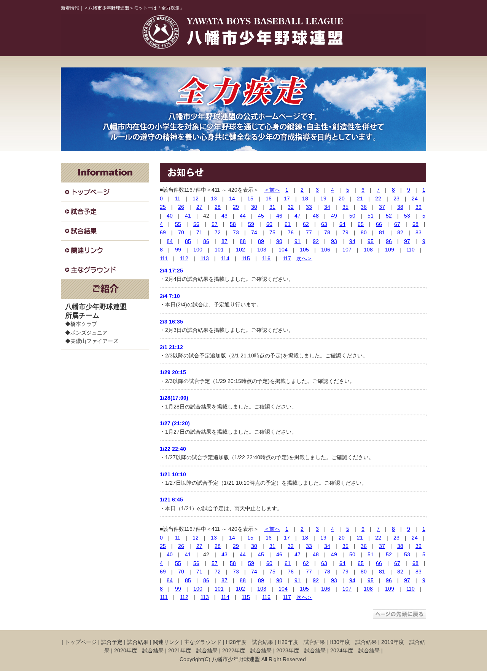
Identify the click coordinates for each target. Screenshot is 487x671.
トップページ (81, 642)
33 (309, 207)
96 (389, 241)
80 (364, 232)
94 (352, 241)
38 (400, 207)
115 (246, 258)
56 (196, 224)
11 (177, 198)
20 (342, 198)
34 (327, 207)
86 (206, 241)
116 (266, 258)
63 (324, 224)
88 (243, 241)
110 (410, 250)
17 (287, 198)
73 (236, 232)
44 (243, 216)
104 (283, 250)
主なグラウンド (202, 642)
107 (347, 250)
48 (316, 216)
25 (163, 207)
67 (397, 224)
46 (279, 216)
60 (269, 224)
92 (316, 241)
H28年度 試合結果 (249, 642)
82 (400, 232)
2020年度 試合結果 (139, 650)
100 (197, 250)
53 (407, 216)
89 (261, 241)
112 (184, 258)
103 (261, 250)
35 (345, 207)
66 (379, 224)
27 (199, 207)
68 (415, 224)
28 (218, 207)
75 (272, 232)
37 (382, 207)
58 (233, 224)
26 (181, 207)
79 (345, 232)
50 (352, 216)
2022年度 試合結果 (247, 650)
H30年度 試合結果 (353, 642)
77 (309, 232)
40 (170, 216)
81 (382, 232)
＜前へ (272, 190)
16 (269, 198)
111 (164, 258)
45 (261, 216)
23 (396, 198)
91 (297, 241)
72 (218, 232)
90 (279, 241)
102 (240, 250)
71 (199, 232)
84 (170, 241)
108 (368, 250)
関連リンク (166, 642)
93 (334, 241)
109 (389, 250)
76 (291, 232)
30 (254, 207)
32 (291, 207)
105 (304, 250)
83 (418, 232)
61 (288, 224)
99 (178, 250)
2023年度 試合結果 (301, 650)
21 (360, 198)
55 (178, 224)
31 (272, 207)
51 (371, 216)
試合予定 (112, 642)
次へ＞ (304, 258)
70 (181, 232)
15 (250, 198)
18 (305, 198)
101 (219, 250)
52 (389, 216)
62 (306, 224)
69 (163, 232)
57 (215, 224)
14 (232, 198)
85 (188, 241)
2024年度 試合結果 (355, 650)
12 (196, 198)
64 (342, 224)
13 (214, 198)
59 (251, 224)
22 (378, 198)
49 (334, 216)
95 (371, 241)
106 (325, 250)
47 (297, 216)
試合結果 (137, 642)
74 (254, 232)
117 (287, 258)
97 (407, 241)
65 (361, 224)
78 (327, 232)
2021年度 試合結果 (193, 650)
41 (188, 216)
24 (415, 198)
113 (205, 258)
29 (236, 207)
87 (224, 241)
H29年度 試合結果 (301, 642)
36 (364, 207)
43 (224, 216)
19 (323, 198)
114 (225, 258)
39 (418, 207)
